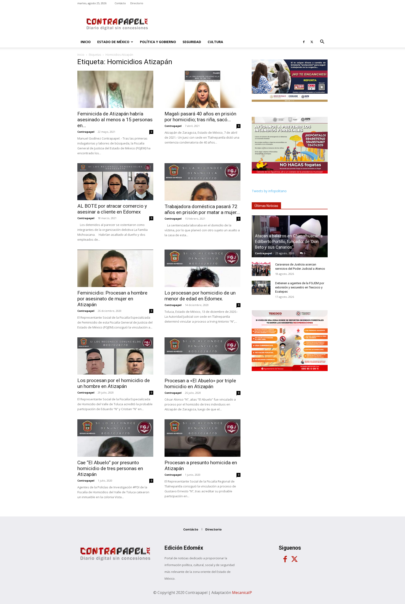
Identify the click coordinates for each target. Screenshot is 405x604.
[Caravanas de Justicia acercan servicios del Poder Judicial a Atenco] (261, 269)
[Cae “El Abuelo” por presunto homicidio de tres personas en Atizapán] (115, 438)
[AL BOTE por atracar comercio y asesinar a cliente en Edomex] (115, 181)
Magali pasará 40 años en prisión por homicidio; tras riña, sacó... (200, 116)
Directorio (136, 3)
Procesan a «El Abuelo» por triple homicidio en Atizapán (200, 383)
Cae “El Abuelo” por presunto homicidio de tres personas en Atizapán (110, 468)
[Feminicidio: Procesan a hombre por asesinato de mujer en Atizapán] (115, 268)
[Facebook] (303, 42)
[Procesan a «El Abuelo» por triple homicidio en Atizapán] (202, 356)
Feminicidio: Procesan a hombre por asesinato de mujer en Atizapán (112, 298)
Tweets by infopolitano (269, 191)
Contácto (120, 3)
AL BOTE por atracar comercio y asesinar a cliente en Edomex (112, 209)
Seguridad (192, 42)
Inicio (86, 42)
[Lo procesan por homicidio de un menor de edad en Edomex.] (202, 268)
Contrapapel (85, 131)
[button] (322, 42)
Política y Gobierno (158, 42)
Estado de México (113, 42)
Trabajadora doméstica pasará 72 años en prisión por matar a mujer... (202, 209)
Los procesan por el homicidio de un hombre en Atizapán (113, 383)
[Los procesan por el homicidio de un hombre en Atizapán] (115, 356)
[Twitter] (311, 42)
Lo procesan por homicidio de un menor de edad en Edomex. (200, 296)
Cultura (215, 42)
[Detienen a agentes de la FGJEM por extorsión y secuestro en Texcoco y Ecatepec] (261, 288)
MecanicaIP (242, 592)
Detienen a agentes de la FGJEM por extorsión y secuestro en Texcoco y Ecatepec (299, 287)
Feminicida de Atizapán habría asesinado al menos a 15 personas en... (115, 119)
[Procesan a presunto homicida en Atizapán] (202, 438)
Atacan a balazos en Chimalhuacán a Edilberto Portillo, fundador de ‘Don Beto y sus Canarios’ (288, 241)
